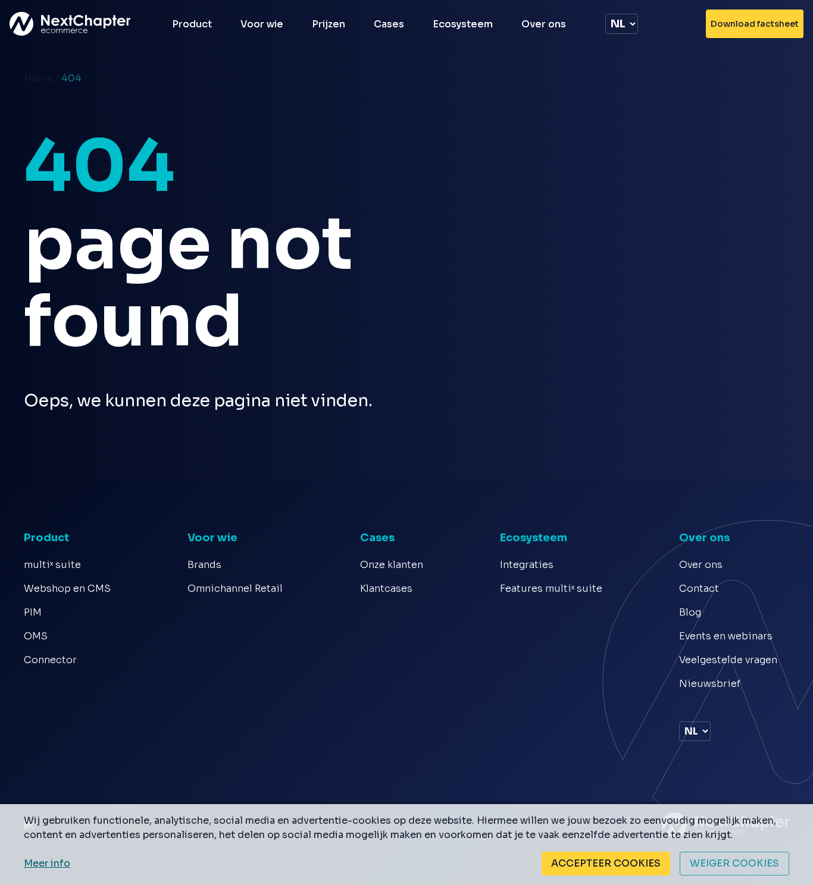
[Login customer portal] (683, 24)
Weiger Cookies (734, 863)
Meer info (47, 863)
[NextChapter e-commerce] (76, 24)
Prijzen (328, 24)
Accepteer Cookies (606, 863)
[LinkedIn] (684, 706)
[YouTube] (700, 706)
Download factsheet (755, 23)
